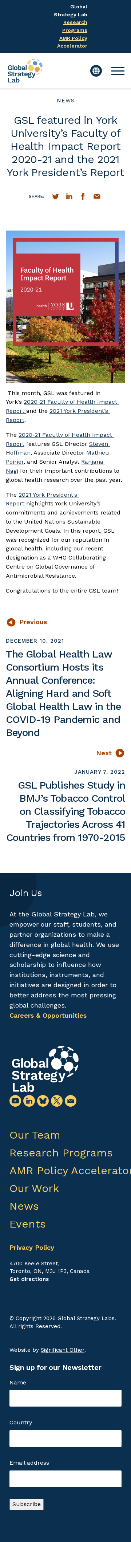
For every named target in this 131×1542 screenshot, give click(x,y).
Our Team (34, 1134)
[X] (57, 1101)
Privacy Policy (31, 1247)
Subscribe (26, 1504)
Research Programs (61, 1152)
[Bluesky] (43, 1101)
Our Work (34, 1188)
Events (27, 1223)
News (66, 100)
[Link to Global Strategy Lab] (45, 1069)
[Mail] (70, 1101)
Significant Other (62, 1350)
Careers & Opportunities (48, 1015)
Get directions (29, 1279)
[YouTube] (15, 1101)
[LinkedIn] (29, 1101)
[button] (118, 71)
